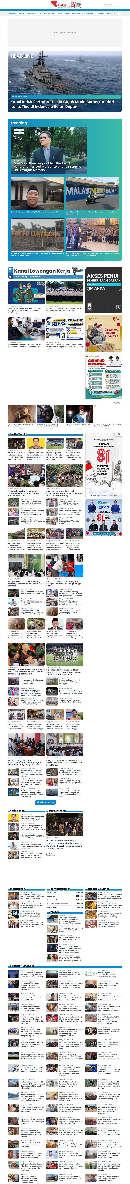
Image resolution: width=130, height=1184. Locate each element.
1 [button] (59, 114)
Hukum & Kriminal (63, 13)
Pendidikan (90, 13)
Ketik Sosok (18, 133)
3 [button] (65, 114)
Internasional (31, 13)
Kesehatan (100, 13)
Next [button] (120, 82)
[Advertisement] (7, 45)
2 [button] (62, 114)
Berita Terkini (18, 434)
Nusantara (12, 13)
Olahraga (110, 13)
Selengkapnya (47, 802)
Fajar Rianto (19, 130)
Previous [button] (10, 82)
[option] (65, 82)
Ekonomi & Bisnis (77, 13)
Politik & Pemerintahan (47, 13)
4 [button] (68, 114)
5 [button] (71, 114)
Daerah (21, 13)
